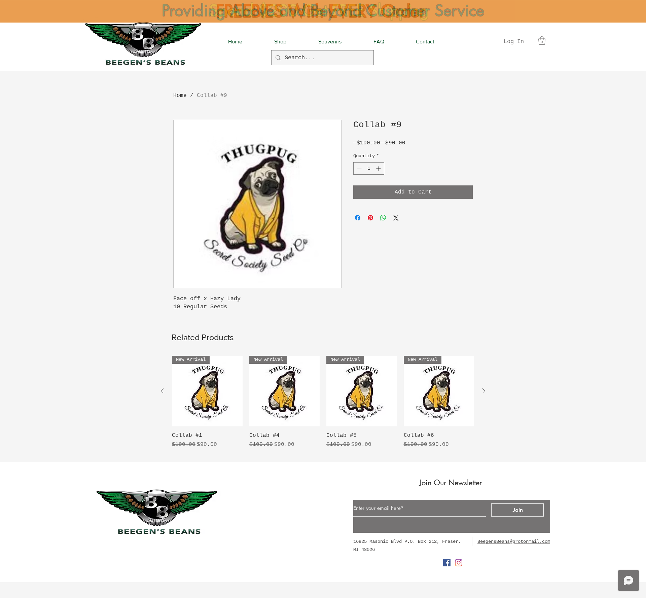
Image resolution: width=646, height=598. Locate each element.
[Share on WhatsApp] (383, 218)
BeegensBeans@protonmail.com (513, 541)
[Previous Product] (162, 391)
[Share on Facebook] (358, 218)
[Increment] (379, 168)
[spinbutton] (369, 168)
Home (180, 96)
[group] (323, 405)
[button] (541, 40)
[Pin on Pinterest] (370, 218)
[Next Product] (484, 391)
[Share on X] (396, 218)
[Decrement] (358, 168)
